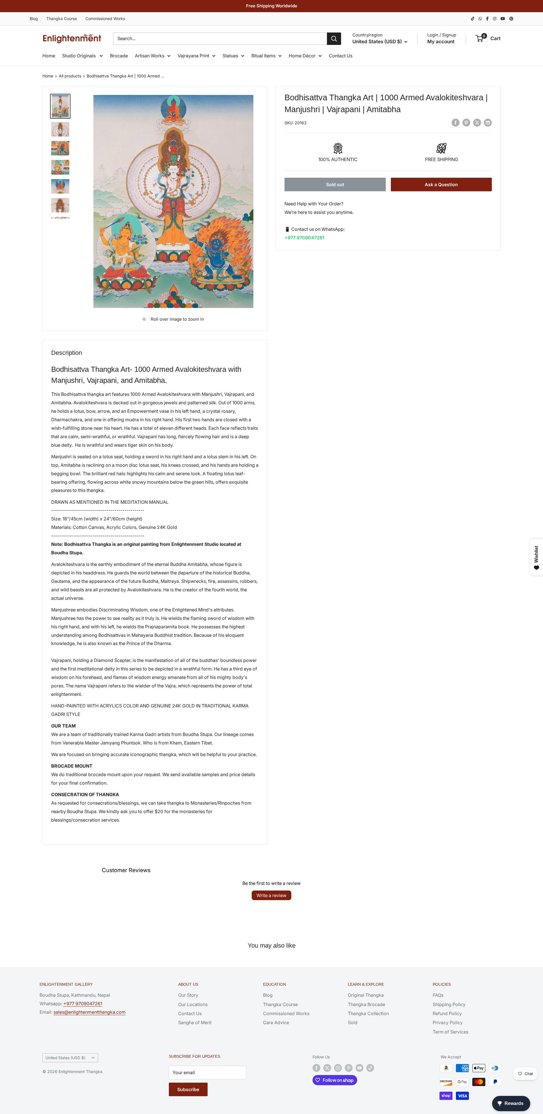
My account (440, 41)
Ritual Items (263, 55)
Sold (352, 1022)
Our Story (188, 995)
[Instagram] (494, 18)
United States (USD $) (65, 1058)
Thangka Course (61, 18)
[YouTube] (503, 18)
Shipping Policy (449, 1004)
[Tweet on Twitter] (477, 122)
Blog (34, 18)
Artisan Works (149, 55)
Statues (230, 55)
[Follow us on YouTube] (359, 1068)
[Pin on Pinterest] (466, 122)
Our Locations (193, 1004)
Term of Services (450, 1032)
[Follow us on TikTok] (370, 1068)
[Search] (334, 38)
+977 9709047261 (304, 237)
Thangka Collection (368, 1013)
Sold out (335, 184)
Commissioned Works (105, 18)
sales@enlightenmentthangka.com (89, 1012)
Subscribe (188, 1089)
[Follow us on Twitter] (327, 1068)
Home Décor (302, 55)
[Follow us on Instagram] (338, 1068)
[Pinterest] (511, 18)
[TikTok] (472, 18)
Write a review (271, 895)
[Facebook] (487, 18)
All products (70, 75)
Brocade (119, 55)
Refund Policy (447, 1013)
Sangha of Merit (195, 1022)
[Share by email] (488, 122)
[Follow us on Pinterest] (349, 1068)
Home (48, 55)
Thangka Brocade (366, 1004)
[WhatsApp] (480, 18)
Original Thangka (366, 995)
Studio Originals (79, 55)
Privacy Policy (448, 1022)
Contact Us (340, 55)
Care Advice (276, 1022)
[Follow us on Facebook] (316, 1068)
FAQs (438, 995)
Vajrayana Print (193, 55)
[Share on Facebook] (456, 122)
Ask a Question (441, 184)
